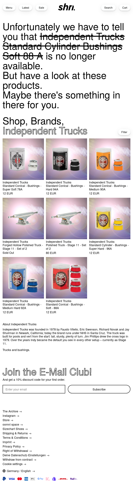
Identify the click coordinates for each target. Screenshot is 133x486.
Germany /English (19, 471)
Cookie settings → (14, 464)
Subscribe (99, 389)
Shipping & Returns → (17, 433)
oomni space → (13, 424)
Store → (8, 420)
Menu (9, 7)
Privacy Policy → (13, 446)
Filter (124, 132)
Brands (46, 120)
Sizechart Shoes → (15, 429)
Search (108, 7)
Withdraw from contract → (19, 459)
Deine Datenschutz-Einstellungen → (26, 455)
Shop (14, 120)
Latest (25, 7)
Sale (41, 7)
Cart (124, 7)
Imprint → (9, 442)
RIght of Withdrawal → (17, 450)
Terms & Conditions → (17, 437)
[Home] (66, 6)
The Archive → (12, 411)
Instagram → (11, 415)
